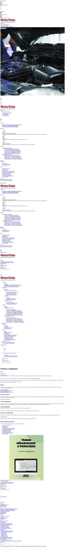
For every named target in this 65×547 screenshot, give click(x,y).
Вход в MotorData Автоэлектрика (6, 91)
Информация (2, 518)
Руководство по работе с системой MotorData (8, 381)
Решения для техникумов (8, 52)
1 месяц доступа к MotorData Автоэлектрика (12, 61)
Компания (2, 73)
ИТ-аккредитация (5, 76)
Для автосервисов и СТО (4, 516)
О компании (4, 75)
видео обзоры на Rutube (9, 423)
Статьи (1, 90)
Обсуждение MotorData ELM (5, 391)
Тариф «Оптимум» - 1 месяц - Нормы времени (12, 67)
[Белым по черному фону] (0, 7)
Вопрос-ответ (4, 81)
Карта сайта (2, 541)
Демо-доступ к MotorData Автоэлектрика (11, 60)
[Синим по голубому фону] (0, 8)
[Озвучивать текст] (1, 15)
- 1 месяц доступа (3, 533)
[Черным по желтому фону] (0, 9)
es (1, 98)
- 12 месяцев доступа (4, 536)
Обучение (4, 51)
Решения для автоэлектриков (9, 49)
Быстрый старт (5, 82)
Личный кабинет (3, 182)
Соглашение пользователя (6, 86)
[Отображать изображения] (1, 12)
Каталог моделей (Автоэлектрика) (8, 83)
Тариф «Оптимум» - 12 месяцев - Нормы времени (13, 69)
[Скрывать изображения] (0, 13)
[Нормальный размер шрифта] (1, 2)
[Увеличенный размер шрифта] (1, 4)
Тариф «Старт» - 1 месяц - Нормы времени (11, 155)
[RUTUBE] (2, 94)
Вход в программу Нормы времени (7, 92)
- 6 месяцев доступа (3, 535)
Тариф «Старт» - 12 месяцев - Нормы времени (12, 68)
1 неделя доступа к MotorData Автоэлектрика (12, 63)
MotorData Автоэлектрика (7, 59)
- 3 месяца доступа (3, 534)
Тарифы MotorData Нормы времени (6, 530)
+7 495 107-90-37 (5, 25)
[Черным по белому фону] (0, 6)
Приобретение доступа (6, 85)
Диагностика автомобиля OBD (9, 55)
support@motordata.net (6, 406)
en (0, 98)
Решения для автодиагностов (9, 50)
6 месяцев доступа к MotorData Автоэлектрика (12, 65)
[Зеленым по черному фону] (0, 10)
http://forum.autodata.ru (4, 390)
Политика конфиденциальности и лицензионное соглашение (11, 540)
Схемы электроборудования (9, 56)
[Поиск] (1, 102)
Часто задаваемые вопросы (5, 399)
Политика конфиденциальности (8, 87)
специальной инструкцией (34, 378)
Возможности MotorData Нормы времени (9, 43)
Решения (2, 46)
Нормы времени (3, 512)
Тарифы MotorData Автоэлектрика (6, 531)
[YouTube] (2, 95)
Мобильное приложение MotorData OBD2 (9, 44)
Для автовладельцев (6, 54)
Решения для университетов (9, 53)
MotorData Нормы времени (7, 66)
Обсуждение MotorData (4, 389)
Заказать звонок (3, 28)
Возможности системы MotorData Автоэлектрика (11, 42)
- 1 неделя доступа (3, 532)
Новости (2, 72)
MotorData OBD (3, 513)
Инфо (1, 78)
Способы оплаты (5, 88)
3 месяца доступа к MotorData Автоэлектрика (12, 64)
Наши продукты (3, 506)
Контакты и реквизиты (6, 164)
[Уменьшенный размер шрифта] (0, 1)
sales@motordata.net (3, 30)
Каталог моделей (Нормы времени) (8, 172)
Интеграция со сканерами (6, 173)
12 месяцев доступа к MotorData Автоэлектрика (12, 62)
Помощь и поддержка (6, 80)
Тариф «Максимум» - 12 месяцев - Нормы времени (13, 70)
